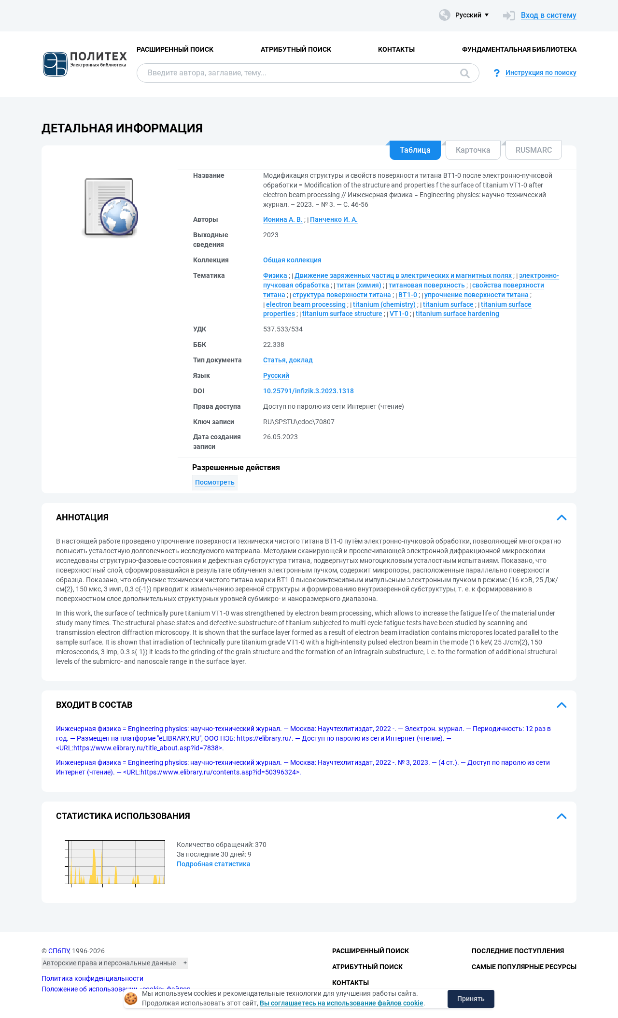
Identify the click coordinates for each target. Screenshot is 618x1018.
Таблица (415, 150)
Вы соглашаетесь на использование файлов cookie (341, 1003)
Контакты (396, 49)
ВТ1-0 (407, 295)
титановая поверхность (427, 285)
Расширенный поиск (175, 49)
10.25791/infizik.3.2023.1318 (308, 391)
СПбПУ (58, 951)
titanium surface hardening (457, 313)
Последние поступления (518, 951)
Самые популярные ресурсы (524, 967)
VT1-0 (399, 313)
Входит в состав (94, 705)
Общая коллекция (292, 260)
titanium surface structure (342, 313)
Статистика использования (123, 816)
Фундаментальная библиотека (519, 49)
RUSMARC (534, 150)
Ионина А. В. (283, 219)
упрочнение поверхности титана (476, 295)
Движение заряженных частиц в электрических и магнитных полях (403, 275)
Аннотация (82, 517)
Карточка (473, 150)
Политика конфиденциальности (92, 978)
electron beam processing (306, 304)
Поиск (462, 73)
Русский (276, 375)
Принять (471, 999)
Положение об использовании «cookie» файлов (116, 989)
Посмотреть (215, 482)
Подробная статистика (214, 864)
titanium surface (448, 304)
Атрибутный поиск (296, 49)
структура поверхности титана (342, 295)
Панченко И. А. (334, 219)
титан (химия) (359, 285)
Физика (275, 275)
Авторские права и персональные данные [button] (109, 963)
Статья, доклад (288, 360)
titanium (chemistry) (384, 304)
